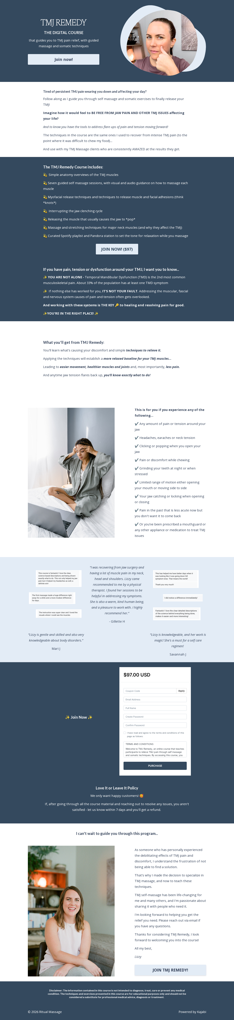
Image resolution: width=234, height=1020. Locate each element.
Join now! (64, 59)
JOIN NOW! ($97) (117, 249)
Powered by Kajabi (192, 1012)
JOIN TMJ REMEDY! (170, 970)
